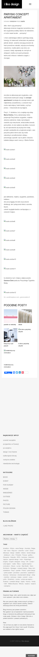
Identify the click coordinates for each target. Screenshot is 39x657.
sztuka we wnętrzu (26, 579)
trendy (33, 581)
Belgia (33, 548)
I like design (25, 641)
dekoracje (6, 553)
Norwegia (13, 568)
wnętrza (27, 584)
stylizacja (13, 577)
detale (20, 324)
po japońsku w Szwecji (11, 444)
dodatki (18, 553)
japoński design (14, 559)
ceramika (21, 550)
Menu (18, 564)
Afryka (12, 548)
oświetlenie (6, 570)
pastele (18, 570)
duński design (31, 553)
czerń (26, 550)
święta (19, 577)
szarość (25, 577)
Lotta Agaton (7, 564)
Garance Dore (9, 280)
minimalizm (6, 566)
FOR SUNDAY (8, 485)
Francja (24, 555)
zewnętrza (7, 586)
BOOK (5, 477)
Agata (23, 21)
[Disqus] (19, 407)
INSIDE (5, 489)
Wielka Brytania (13, 584)
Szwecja (5, 581)
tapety (23, 581)
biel (5, 550)
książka (5, 562)
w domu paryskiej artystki (23, 344)
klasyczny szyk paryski (8, 344)
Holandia (13, 557)
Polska (24, 570)
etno (13, 555)
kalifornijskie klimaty (10, 456)
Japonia (5, 559)
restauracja (13, 575)
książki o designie (14, 562)
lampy (23, 562)
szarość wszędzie (9, 440)
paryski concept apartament (16, 15)
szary (30, 577)
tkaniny (28, 581)
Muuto (13, 566)
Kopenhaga (27, 559)
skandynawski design (24, 575)
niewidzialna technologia (11, 463)
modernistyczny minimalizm (8, 366)
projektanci (31, 573)
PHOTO (6, 500)
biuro (8, 550)
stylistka (6, 577)
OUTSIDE (6, 496)
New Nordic (25, 566)
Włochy (21, 584)
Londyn (32, 562)
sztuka (18, 579)
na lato (18, 566)
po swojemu (7, 448)
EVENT (5, 481)
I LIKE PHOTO (8, 526)
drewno (23, 553)
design (12, 553)
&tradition (6, 548)
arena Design (19, 548)
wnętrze (33, 584)
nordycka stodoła (9, 459)
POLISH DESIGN (9, 508)
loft (27, 562)
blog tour (14, 550)
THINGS (6, 512)
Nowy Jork (31, 568)
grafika (30, 555)
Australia (27, 548)
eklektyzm (7, 555)
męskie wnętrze (26, 564)
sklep (33, 575)
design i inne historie (10, 452)
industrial (31, 557)
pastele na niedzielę (10, 324)
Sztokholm (11, 579)
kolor (21, 559)
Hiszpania (6, 557)
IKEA (18, 557)
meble (14, 564)
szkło (4, 579)
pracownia (24, 573)
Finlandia (18, 555)
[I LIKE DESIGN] (12, 2)
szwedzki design (15, 581)
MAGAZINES (7, 492)
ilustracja (24, 557)
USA (5, 584)
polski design (31, 570)
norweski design (22, 568)
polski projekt (8, 573)
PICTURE (6, 504)
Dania (31, 550)
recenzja (5, 575)
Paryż (13, 570)
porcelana (16, 573)
